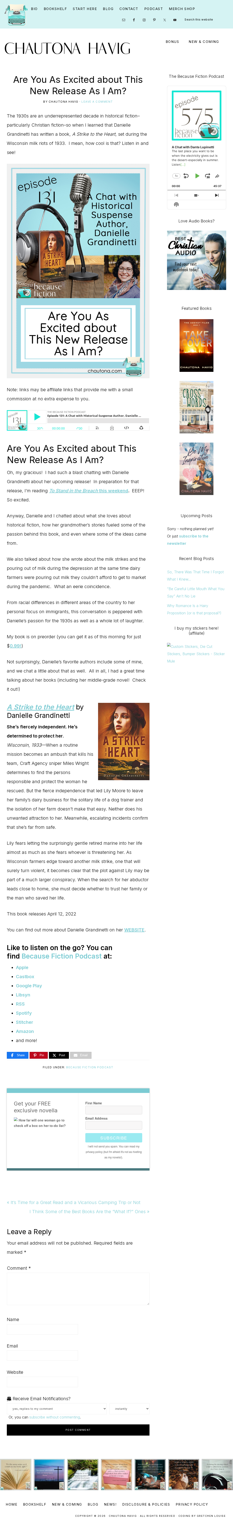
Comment (19, 1268)
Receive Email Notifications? (41, 1398)
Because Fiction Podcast (90, 1067)
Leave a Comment (97, 101)
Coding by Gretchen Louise (202, 1515)
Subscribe (113, 1138)
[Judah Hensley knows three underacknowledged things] (15, 1474)
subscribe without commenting (54, 1417)
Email (12, 1346)
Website (15, 1372)
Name (13, 1319)
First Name (93, 1103)
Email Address (96, 1118)
